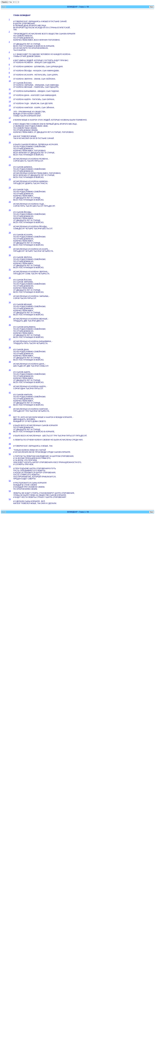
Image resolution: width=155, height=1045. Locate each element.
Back (3, 7)
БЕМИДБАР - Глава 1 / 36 (78, 7)
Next (151, 7)
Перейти (4, 2)
